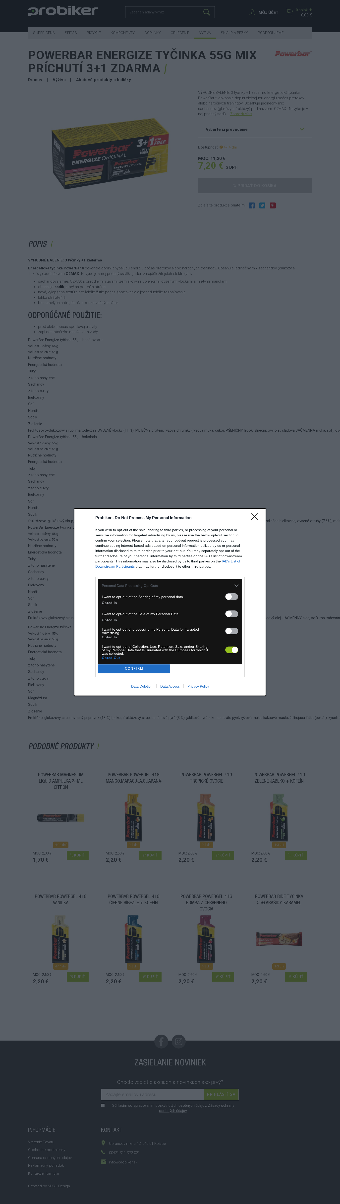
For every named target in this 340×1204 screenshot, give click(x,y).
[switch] (231, 596)
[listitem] (170, 585)
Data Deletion (142, 686)
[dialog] (170, 602)
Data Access (170, 686)
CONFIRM (134, 668)
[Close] (256, 518)
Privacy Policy (198, 686)
